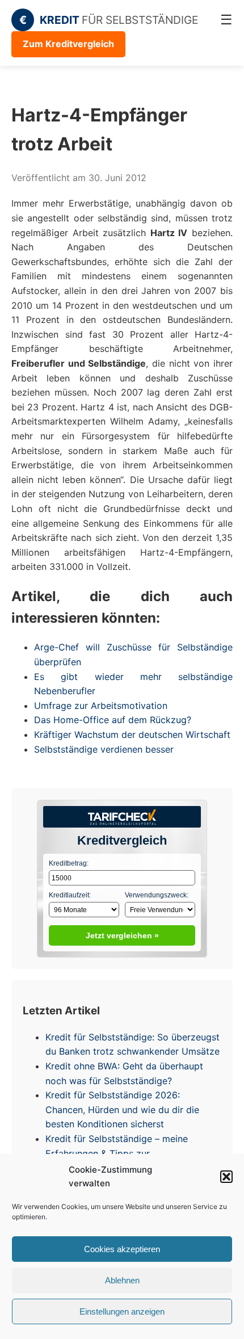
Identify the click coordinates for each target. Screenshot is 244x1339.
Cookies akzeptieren (122, 1249)
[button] (226, 1176)
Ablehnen (122, 1280)
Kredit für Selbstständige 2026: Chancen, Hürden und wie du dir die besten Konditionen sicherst (122, 1109)
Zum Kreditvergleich (68, 43)
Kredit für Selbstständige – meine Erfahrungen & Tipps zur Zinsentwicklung (116, 1153)
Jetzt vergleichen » (122, 935)
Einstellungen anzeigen (122, 1311)
